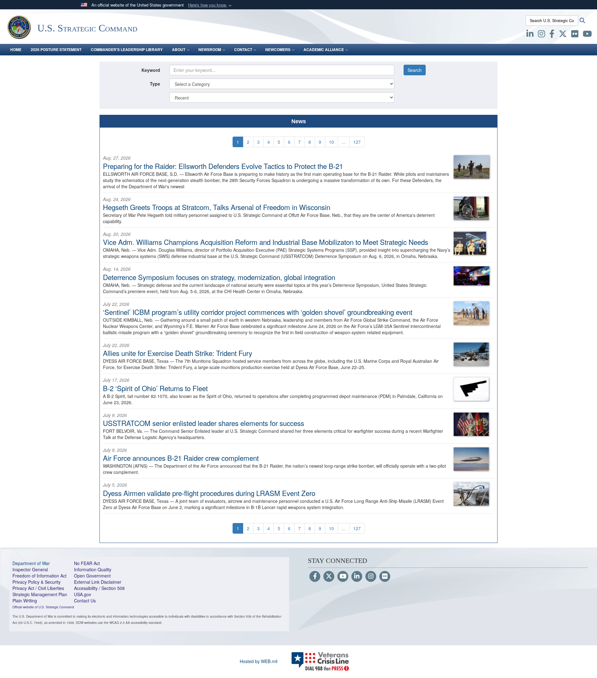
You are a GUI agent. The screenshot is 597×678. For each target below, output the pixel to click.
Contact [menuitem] (243, 49)
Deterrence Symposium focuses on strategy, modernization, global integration (219, 277)
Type (155, 84)
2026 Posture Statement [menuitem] (56, 49)
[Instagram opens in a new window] (541, 35)
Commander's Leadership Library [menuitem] (127, 49)
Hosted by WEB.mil (258, 661)
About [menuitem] (178, 49)
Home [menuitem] (15, 49)
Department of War (31, 563)
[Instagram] (370, 576)
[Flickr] (384, 576)
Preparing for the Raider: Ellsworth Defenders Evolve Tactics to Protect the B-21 (223, 166)
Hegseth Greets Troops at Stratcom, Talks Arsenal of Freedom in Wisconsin (216, 207)
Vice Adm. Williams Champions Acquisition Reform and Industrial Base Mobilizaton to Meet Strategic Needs (265, 242)
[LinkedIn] (356, 576)
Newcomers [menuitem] (277, 49)
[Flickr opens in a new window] (574, 35)
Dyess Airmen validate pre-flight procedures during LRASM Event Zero (209, 493)
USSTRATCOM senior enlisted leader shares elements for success (203, 423)
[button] (210, 5)
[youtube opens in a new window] (587, 35)
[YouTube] (342, 576)
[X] (563, 35)
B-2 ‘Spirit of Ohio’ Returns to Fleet (155, 388)
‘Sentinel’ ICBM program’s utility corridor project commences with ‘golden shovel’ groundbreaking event (257, 312)
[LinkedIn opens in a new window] (530, 35)
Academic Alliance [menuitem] (323, 49)
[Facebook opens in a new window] (551, 35)
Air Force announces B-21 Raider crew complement (181, 458)
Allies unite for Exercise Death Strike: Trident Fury (177, 353)
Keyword (150, 70)
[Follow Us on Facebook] (314, 576)
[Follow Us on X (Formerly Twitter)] (328, 576)
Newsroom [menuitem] (209, 49)
